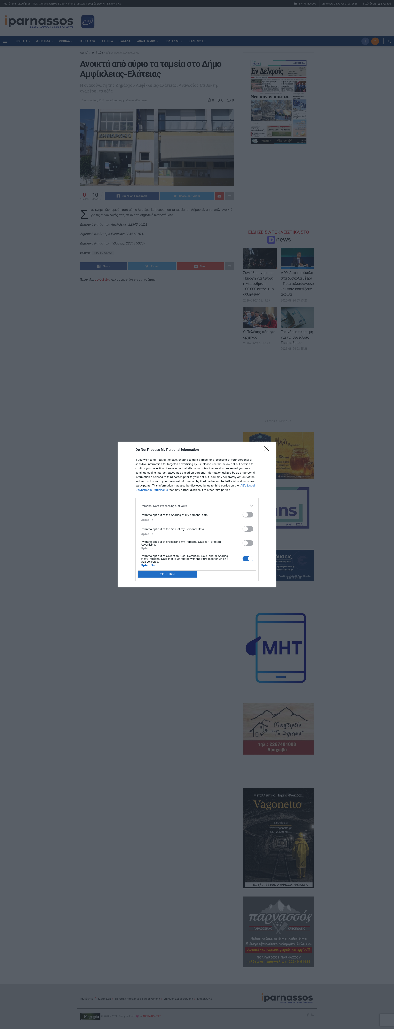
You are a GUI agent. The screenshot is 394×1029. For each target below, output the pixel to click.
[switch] (248, 514)
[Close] (268, 450)
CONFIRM (167, 574)
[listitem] (197, 506)
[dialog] (197, 514)
